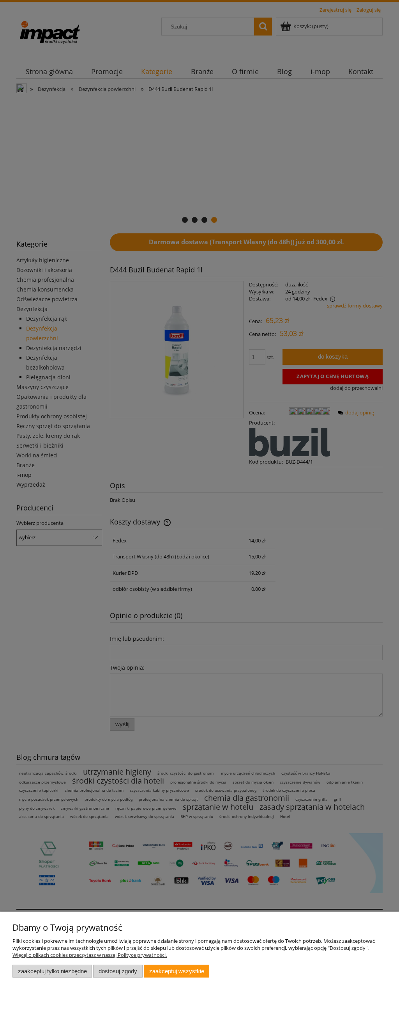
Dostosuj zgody (118, 971)
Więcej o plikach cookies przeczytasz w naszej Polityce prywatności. (89, 954)
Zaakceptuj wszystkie (176, 971)
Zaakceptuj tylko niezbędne (52, 971)
